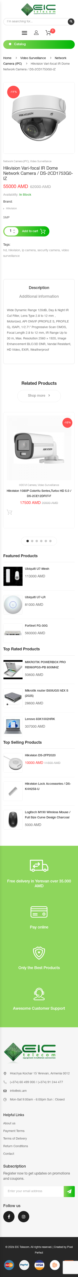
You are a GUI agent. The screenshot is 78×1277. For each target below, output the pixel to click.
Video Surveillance (33, 58)
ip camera (29, 250)
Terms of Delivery (15, 1138)
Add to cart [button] (9, 513)
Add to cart (30, 231)
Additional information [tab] (39, 297)
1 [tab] (27, 541)
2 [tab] (32, 541)
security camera (48, 250)
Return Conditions (15, 1146)
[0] (51, 34)
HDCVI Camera (27, 485)
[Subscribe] (69, 1191)
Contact (8, 1154)
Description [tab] (39, 288)
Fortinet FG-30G (36, 626)
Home (7, 58)
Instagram (23, 1219)
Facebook (9, 1219)
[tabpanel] (39, 470)
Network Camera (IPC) (16, 161)
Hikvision (11, 208)
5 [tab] (46, 541)
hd (5, 250)
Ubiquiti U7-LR (35, 597)
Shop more (37, 396)
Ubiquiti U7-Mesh (37, 569)
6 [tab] (50, 541)
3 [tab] (37, 541)
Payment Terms (13, 1131)
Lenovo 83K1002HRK (40, 719)
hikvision (14, 250)
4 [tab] (41, 541)
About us (9, 1123)
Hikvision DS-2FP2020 (40, 755)
